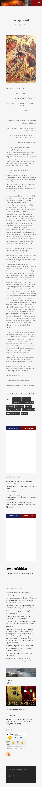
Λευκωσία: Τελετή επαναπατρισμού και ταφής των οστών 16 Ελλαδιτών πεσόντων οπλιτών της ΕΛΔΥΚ (21, 624)
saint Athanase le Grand (13, 413)
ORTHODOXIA (28, 516)
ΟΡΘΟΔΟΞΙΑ (29, 428)
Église (26, 402)
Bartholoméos (17, 399)
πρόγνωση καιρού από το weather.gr (15, 746)
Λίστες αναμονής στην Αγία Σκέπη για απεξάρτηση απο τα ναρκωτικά (18, 594)
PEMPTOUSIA (13, 516)
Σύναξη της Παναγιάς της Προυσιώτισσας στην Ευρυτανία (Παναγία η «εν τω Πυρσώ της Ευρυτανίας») (21, 497)
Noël (23, 410)
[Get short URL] (21, 393)
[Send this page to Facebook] (8, 393)
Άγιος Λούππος (11, 492)
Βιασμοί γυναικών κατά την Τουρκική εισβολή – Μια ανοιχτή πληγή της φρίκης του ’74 (21, 661)
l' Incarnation (10, 406)
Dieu (22, 402)
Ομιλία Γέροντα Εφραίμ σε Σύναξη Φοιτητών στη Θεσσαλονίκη (20, 612)
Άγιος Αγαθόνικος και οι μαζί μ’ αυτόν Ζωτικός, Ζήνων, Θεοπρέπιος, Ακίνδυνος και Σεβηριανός (20, 504)
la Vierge (8, 410)
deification (16, 402)
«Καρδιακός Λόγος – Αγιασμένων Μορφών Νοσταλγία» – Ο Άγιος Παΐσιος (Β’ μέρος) (20, 607)
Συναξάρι (12, 715)
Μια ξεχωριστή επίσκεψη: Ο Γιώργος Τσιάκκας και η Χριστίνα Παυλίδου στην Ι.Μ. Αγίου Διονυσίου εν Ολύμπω (21, 600)
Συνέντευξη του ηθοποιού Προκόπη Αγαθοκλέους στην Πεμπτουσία (18, 617)
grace (31, 402)
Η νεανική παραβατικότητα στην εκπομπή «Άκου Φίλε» (19, 654)
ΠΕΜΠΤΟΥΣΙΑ (13, 428)
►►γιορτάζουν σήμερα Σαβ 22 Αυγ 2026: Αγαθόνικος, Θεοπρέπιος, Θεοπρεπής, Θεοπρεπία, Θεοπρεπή (20, 721)
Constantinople (27, 399)
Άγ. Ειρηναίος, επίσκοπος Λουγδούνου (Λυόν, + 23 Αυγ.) (19, 482)
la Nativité (28, 406)
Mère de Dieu (17, 410)
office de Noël (31, 410)
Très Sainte (24, 413)
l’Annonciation (19, 406)
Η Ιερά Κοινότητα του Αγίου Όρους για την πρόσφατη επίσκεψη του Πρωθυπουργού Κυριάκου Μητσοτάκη (20, 648)
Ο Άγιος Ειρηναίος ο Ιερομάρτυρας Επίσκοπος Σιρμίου (21, 487)
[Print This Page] (30, 393)
